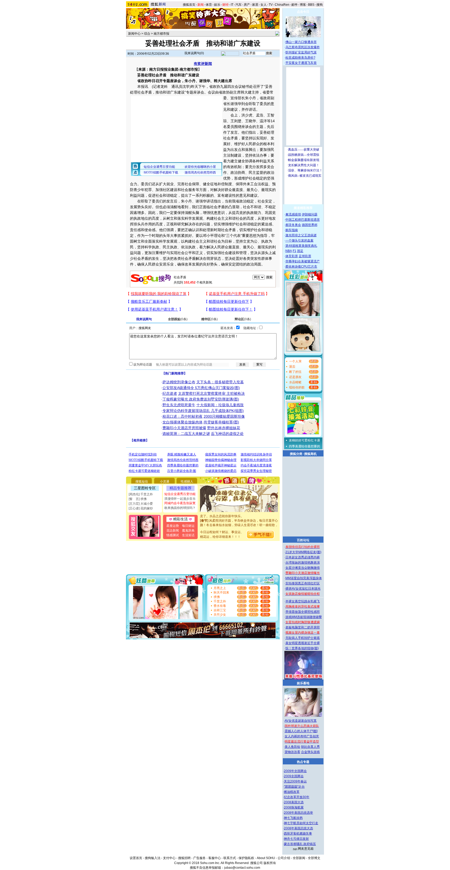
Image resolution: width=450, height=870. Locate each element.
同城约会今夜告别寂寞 (180, 503)
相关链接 (139, 440)
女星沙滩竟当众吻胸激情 (302, 568)
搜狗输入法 (152, 858)
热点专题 (303, 762)
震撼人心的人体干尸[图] (301, 731)
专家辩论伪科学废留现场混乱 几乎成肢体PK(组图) (203, 411)
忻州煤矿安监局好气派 (301, 52)
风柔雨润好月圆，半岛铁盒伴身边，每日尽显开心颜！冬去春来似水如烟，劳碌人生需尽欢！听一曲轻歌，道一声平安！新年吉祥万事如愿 (239, 520)
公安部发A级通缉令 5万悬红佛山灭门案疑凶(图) (201, 388)
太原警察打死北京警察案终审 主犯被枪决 (211, 393)
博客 (303, 5)
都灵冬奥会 (293, 225)
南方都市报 (161, 33)
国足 (300, 251)
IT (232, 5)
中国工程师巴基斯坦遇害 (302, 219)
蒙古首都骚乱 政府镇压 (300, 844)
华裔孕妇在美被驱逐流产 (302, 261)
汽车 (238, 5)
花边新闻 (172, 530)
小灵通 (164, 481)
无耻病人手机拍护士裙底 (302, 638)
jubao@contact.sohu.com (242, 867)
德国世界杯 (309, 225)
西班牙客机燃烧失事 (298, 833)
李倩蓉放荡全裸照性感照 (302, 612)
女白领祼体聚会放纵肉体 (182, 422)
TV (271, 5)
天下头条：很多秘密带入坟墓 (220, 382)
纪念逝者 (169, 393)
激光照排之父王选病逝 (301, 235)
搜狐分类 (296, 454)
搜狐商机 (310, 454)
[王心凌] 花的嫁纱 (141, 508)
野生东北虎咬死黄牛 (178, 405)
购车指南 (291, 230)
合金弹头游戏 (310, 752)
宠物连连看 (292, 752)
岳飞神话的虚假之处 (227, 433)
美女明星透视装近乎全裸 (302, 643)
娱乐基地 (303, 683)
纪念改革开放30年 (296, 797)
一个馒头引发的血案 (299, 240)
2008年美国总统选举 (298, 813)
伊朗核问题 (309, 214)
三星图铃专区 (145, 488)
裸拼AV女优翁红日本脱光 (303, 588)
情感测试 (172, 535)
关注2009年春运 (295, 781)
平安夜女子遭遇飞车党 (301, 63)
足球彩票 (305, 256)
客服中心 (214, 858)
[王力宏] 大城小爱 (141, 503)
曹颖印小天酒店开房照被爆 (184, 428)
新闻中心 (134, 33)
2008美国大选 (294, 802)
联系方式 (229, 858)
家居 (255, 5)
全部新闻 (299, 858)
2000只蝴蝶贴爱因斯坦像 (224, 416)
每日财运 (188, 526)
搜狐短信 (141, 481)
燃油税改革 (291, 792)
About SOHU (266, 858)
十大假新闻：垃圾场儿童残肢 (220, 405)
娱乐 (217, 5)
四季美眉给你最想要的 (304, 446)
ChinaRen (282, 5)
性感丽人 (187, 481)
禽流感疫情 (293, 214)
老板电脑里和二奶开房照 (302, 627)
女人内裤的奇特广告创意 (302, 736)
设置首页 (136, 858)
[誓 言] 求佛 (138, 499)
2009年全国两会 (295, 771)
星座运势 (172, 526)
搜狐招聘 (184, 858)
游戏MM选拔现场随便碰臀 (303, 617)
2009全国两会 (294, 776)
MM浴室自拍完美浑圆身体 (303, 578)
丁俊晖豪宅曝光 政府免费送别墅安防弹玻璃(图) (200, 399)
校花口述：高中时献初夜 (182, 416)
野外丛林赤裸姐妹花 (223, 428)
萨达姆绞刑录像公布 (178, 382)
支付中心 (169, 858)
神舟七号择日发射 (296, 839)
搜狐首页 (189, 5)
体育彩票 (291, 256)
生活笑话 (188, 535)
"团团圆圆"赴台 (294, 786)
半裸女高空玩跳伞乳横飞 (302, 601)
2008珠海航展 (294, 807)
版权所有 (270, 863)
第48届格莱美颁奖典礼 (301, 246)
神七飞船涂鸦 (293, 818)
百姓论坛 (303, 540)
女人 (263, 5)
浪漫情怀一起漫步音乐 (180, 499)
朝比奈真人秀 (310, 747)
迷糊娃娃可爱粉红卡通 (304, 440)
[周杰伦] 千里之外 (141, 494)
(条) (178, 319)
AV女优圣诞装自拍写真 (301, 721)
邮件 (294, 5)
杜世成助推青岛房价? (300, 57)
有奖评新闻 (203, 63)
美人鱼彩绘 (292, 747)
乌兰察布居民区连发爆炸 (302, 47)
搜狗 (319, 5)
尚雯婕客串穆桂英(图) (221, 422)
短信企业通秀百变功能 (180, 494)
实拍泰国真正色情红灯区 (302, 583)
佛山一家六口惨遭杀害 (301, 42)
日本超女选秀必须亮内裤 (302, 557)
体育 (209, 5)
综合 (147, 33)
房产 (247, 5)
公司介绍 (284, 858)
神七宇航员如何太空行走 (301, 823)
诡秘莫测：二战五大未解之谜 (186, 433)
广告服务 (199, 858)
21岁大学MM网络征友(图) (303, 552)
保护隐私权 (246, 858)
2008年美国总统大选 (298, 828)
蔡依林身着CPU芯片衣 (301, 266)
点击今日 (303, 12)
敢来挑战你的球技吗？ (180, 508)
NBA (288, 251)
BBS (311, 5)
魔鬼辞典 (188, 530)
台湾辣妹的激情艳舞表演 (302, 562)
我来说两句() (194, 53)
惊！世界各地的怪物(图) (302, 648)
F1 (294, 251)
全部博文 (314, 858)
